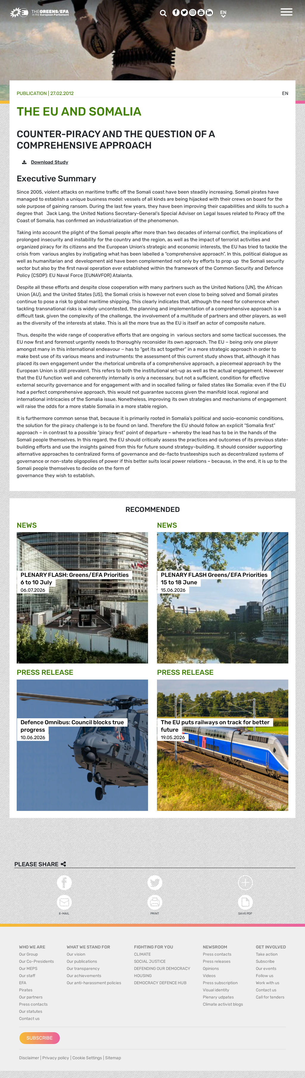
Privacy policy (55, 1057)
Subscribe (40, 1038)
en (285, 93)
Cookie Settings (87, 1057)
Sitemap (113, 1057)
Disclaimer (29, 1057)
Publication (32, 93)
